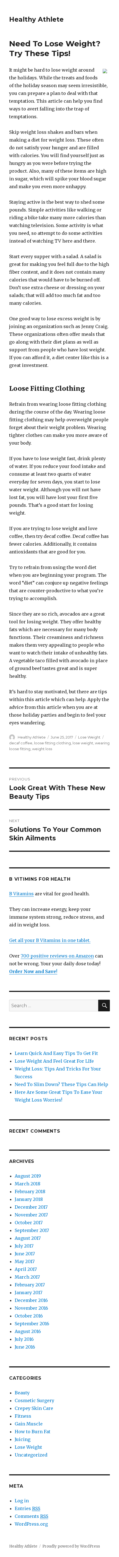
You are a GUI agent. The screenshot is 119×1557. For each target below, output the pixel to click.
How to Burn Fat (32, 1431)
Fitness (23, 1416)
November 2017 (31, 1215)
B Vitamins (21, 893)
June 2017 (25, 1253)
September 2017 (32, 1230)
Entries (27, 1508)
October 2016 (29, 1316)
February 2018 (30, 1191)
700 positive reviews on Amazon (57, 956)
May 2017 (25, 1261)
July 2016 (24, 1339)
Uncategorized (31, 1455)
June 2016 (25, 1347)
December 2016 (31, 1300)
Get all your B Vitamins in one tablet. (49, 940)
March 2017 (27, 1277)
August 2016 (28, 1331)
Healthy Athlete (36, 19)
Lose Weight (89, 737)
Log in (22, 1500)
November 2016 (31, 1308)
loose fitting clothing (52, 743)
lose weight (83, 743)
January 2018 (29, 1199)
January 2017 (28, 1292)
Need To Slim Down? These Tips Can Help (61, 1084)
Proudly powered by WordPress (71, 1546)
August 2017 (28, 1238)
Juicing (22, 1439)
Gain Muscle (29, 1424)
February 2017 (30, 1285)
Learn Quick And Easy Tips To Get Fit (56, 1053)
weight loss (42, 749)
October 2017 (29, 1222)
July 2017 (24, 1246)
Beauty (22, 1392)
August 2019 (28, 1176)
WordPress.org (31, 1524)
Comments (31, 1516)
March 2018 (27, 1183)
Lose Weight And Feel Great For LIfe (54, 1061)
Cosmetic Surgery (34, 1400)
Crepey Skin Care (34, 1408)
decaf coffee (20, 743)
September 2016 (32, 1323)
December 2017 (31, 1207)
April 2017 (26, 1269)
